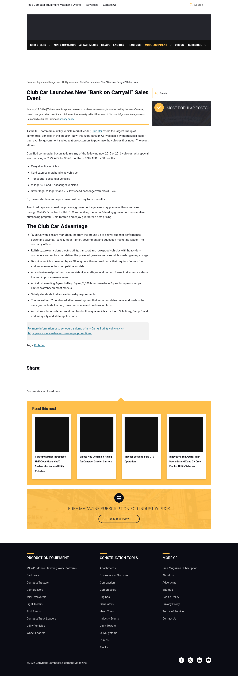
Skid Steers (38, 45)
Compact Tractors (38, 583)
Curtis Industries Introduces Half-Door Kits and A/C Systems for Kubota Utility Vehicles (50, 464)
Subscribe (195, 45)
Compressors (35, 590)
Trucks (104, 647)
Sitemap (168, 590)
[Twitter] (54, 368)
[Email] (68, 368)
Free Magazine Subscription (180, 568)
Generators (107, 604)
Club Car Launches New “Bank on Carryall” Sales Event (87, 95)
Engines (118, 45)
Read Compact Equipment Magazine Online (54, 5)
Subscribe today (119, 519)
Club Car (97, 131)
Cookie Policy (171, 597)
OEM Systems (108, 633)
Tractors (134, 45)
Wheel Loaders (36, 633)
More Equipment (156, 45)
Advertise (92, 5)
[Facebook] (47, 368)
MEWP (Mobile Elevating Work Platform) (52, 568)
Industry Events (109, 619)
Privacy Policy (171, 604)
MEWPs (105, 45)
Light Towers (35, 604)
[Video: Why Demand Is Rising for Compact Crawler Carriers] (96, 434)
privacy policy (66, 119)
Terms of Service (173, 611)
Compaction (107, 583)
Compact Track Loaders (41, 619)
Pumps (104, 640)
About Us (168, 575)
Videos (179, 45)
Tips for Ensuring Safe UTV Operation (139, 459)
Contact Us (109, 5)
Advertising (169, 583)
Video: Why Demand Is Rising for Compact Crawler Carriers (96, 459)
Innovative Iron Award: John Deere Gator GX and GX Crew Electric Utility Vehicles (185, 461)
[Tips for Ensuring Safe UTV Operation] (141, 434)
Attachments (88, 45)
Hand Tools (107, 611)
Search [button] (191, 5)
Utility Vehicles (36, 626)
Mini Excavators (65, 45)
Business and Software (114, 575)
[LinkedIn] (61, 368)
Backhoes (33, 575)
